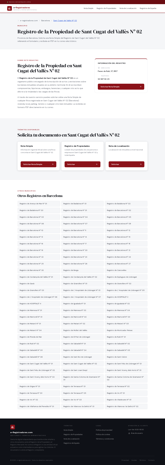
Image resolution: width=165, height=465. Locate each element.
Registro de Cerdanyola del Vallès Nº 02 (80, 277)
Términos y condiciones (105, 439)
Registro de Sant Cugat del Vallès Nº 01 (36, 364)
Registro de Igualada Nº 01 (74, 304)
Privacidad (125, 460)
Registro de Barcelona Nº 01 (75, 210)
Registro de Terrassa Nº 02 (118, 386)
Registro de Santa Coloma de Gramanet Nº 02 (125, 378)
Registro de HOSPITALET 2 (117, 297)
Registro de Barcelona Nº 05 (119, 217)
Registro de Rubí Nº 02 (29, 344)
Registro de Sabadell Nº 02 (118, 344)
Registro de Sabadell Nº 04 (74, 350)
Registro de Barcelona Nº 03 (32, 217)
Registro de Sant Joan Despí (75, 370)
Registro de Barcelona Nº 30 (32, 270)
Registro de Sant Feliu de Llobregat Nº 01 (124, 364)
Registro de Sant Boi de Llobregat (77, 357)
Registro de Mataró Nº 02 (74, 324)
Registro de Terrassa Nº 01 (74, 386)
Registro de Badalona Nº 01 (74, 204)
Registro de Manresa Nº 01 (31, 310)
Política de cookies (103, 434)
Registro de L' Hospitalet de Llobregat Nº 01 (81, 290)
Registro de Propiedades (106, 8)
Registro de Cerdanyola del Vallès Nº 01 (36, 277)
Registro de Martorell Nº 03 (118, 317)
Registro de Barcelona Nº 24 (119, 257)
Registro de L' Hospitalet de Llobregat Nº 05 (126, 290)
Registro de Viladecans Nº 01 (119, 400)
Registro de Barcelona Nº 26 (75, 264)
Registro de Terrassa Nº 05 (74, 393)
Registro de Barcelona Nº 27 (119, 264)
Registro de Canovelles (116, 270)
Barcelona (45, 20)
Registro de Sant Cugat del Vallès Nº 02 (80, 364)
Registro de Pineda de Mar (31, 337)
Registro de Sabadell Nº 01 (74, 344)
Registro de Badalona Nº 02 (118, 204)
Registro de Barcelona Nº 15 (118, 237)
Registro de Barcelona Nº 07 (75, 224)
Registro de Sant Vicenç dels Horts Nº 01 (124, 370)
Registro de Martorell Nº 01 (31, 317)
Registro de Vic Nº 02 (29, 400)
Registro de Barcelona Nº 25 (32, 264)
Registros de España (148, 8)
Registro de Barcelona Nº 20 (75, 250)
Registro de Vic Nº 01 (116, 393)
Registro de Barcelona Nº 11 (74, 230)
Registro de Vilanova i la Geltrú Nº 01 (78, 406)
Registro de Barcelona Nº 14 (75, 237)
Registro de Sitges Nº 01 (30, 386)
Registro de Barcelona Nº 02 (119, 210)
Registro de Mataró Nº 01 (30, 324)
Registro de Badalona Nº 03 (31, 210)
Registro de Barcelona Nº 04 (75, 217)
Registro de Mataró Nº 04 (31, 330)
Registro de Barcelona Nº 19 (31, 250)
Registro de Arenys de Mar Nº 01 (33, 204)
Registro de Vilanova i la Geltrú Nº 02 (122, 406)
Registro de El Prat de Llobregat (76, 337)
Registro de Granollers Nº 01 (75, 283)
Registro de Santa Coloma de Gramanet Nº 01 (81, 378)
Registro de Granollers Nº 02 (119, 283)
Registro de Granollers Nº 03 (32, 290)
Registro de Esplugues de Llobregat (122, 277)
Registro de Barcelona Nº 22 (31, 257)
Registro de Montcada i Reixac (120, 330)
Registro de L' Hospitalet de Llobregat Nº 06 (38, 297)
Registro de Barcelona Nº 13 (31, 237)
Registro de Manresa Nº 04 (118, 310)
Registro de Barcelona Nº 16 (31, 244)
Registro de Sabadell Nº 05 (118, 350)
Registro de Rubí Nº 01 (116, 337)
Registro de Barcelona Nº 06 (32, 224)
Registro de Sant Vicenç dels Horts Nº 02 (37, 377)
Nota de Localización (128, 8)
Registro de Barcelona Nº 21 (118, 250)
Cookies (134, 460)
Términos (142, 460)
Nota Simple (88, 8)
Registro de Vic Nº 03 (72, 400)
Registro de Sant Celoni (117, 357)
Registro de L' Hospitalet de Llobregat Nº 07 (82, 297)
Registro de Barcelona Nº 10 (31, 230)
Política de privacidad (104, 430)
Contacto (151, 460)
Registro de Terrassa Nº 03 (31, 393)
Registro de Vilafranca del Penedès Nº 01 (37, 406)
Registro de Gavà (27, 283)
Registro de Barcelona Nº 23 (75, 257)
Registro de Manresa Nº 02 (74, 310)
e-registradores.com (29, 20)
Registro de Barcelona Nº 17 (74, 244)
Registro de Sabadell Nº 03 (31, 350)
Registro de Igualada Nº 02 (118, 304)
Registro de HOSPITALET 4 (30, 304)
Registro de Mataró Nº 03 (118, 324)
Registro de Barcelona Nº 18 (118, 244)
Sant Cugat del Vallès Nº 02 (65, 20)
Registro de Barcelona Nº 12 (118, 230)
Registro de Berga (70, 270)
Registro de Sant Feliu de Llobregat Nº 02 (37, 370)
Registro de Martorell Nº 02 (74, 317)
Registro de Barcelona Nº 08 (119, 224)
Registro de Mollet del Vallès (75, 330)
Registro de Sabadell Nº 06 (31, 357)
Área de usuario (137, 433)
